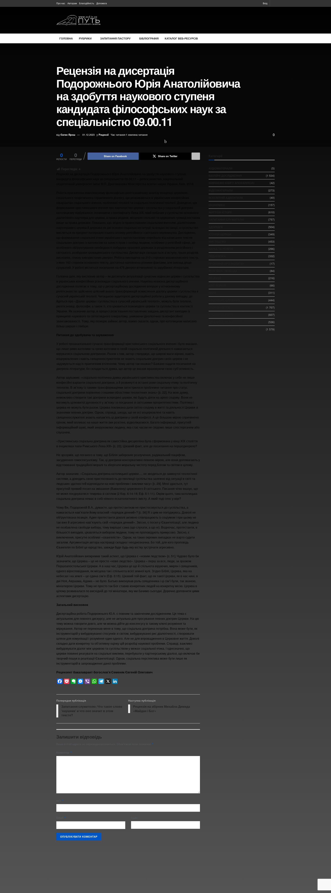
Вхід (264, 3)
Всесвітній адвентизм (226, 197)
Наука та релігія (221, 249)
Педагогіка (217, 256)
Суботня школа (221, 315)
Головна (66, 38)
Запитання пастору (115, 38)
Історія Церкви (220, 234)
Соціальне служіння (224, 300)
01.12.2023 (88, 134)
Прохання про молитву (226, 263)
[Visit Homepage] (78, 20)
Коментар (64, 752)
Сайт (134, 818)
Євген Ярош (68, 134)
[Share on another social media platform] (196, 156)
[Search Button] (273, 3)
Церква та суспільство (226, 329)
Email (61, 818)
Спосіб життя (219, 307)
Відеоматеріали (221, 190)
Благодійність (86, 3)
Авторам (72, 3)
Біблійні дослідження (225, 175)
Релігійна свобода (223, 271)
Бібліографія (149, 38)
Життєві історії (220, 212)
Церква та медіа (221, 322)
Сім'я (212, 293)
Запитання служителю (226, 219)
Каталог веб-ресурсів (181, 38)
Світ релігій (217, 285)
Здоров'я (216, 227)
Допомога (101, 3)
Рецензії (104, 134)
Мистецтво (217, 241)
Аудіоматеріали (220, 168)
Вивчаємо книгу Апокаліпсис (232, 183)
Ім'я (60, 800)
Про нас (60, 3)
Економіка (217, 205)
